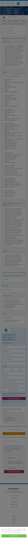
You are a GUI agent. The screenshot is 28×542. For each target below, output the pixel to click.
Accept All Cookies (14, 535)
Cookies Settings (14, 539)
